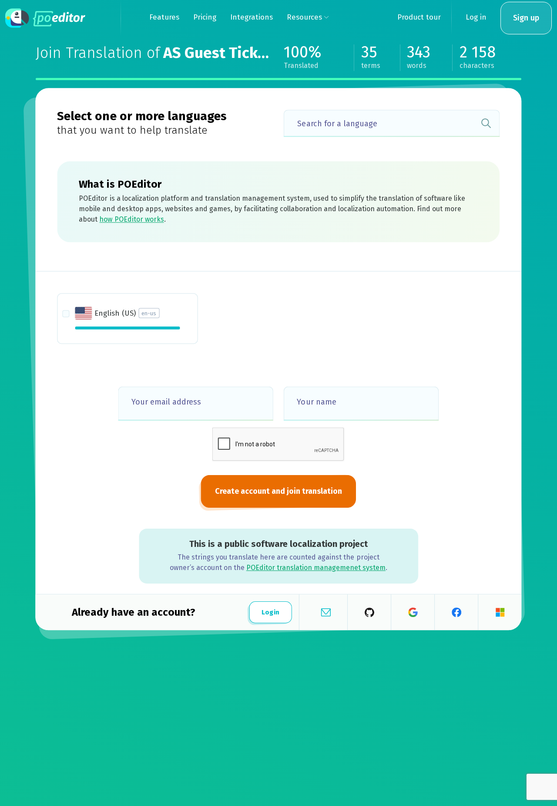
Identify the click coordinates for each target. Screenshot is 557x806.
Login (270, 612)
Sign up (526, 18)
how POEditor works (131, 219)
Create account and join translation (278, 491)
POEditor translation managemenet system (316, 567)
